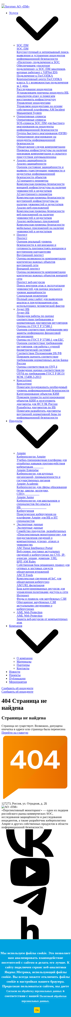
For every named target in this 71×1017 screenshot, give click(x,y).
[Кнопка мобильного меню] (3, 4)
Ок (37, 1010)
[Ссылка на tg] (30, 914)
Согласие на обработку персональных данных (34, 991)
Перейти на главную (15, 732)
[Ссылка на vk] (30, 856)
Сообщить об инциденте (17, 688)
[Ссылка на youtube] (30, 885)
